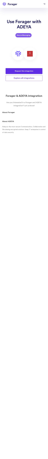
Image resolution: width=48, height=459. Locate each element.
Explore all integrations (24, 78)
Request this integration (24, 71)
